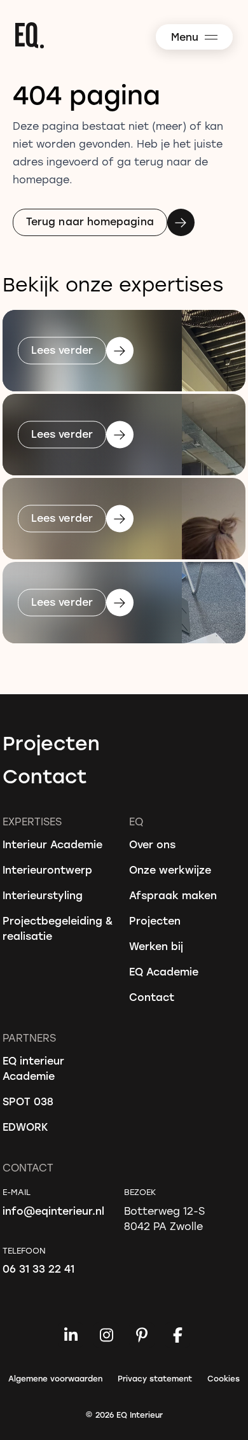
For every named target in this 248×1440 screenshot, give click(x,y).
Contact (45, 775)
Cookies (223, 1378)
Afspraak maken (173, 895)
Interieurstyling (43, 895)
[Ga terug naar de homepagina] (130, 35)
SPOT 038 (28, 1101)
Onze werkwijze (170, 869)
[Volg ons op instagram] (106, 1335)
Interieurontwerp (47, 869)
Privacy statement (155, 1378)
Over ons (152, 844)
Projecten (51, 742)
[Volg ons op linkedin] (70, 1335)
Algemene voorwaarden (55, 1378)
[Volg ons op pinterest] (142, 1335)
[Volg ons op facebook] (177, 1335)
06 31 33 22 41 (38, 1268)
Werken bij (156, 946)
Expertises (32, 821)
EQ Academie (163, 971)
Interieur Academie (52, 844)
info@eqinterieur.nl (53, 1210)
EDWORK (25, 1126)
